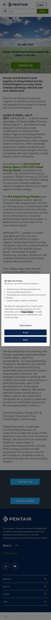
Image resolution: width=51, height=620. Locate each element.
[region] (25, 310)
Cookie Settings (25, 325)
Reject (25, 340)
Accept (25, 332)
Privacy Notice (27, 311)
